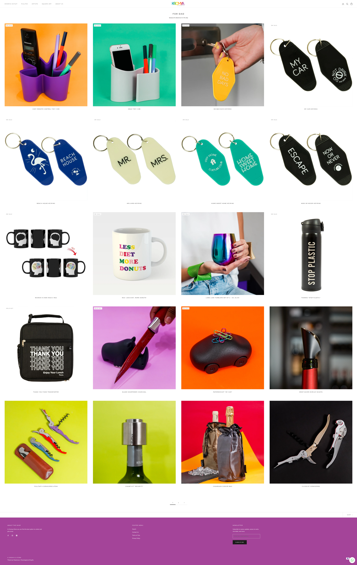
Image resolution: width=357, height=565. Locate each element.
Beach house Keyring (46, 203)
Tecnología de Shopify (27, 560)
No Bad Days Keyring (223, 109)
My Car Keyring (311, 109)
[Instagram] (12, 535)
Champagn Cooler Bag (222, 486)
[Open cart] (351, 4)
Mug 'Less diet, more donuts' (134, 297)
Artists (35, 4)
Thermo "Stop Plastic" (311, 297)
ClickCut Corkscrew (311, 486)
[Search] (347, 4)
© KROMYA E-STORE (14, 557)
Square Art (47, 4)
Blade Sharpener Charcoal (134, 392)
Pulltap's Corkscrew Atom (46, 486)
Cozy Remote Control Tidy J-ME (46, 109)
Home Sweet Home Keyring (222, 203)
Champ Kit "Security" (134, 486)
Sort (349, 514)
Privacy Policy (136, 538)
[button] (352, 560)
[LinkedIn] (16, 535)
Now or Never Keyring (311, 203)
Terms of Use (136, 535)
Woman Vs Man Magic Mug (46, 297)
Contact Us (135, 532)
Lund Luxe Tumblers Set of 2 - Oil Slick (222, 297)
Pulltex (24, 4)
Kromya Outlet (11, 4)
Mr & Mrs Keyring (134, 203)
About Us (59, 4)
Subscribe (239, 542)
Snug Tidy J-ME (134, 109)
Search (134, 529)
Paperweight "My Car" (222, 392)
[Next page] (184, 503)
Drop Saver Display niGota (311, 392)
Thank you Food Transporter (46, 392)
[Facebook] (8, 535)
